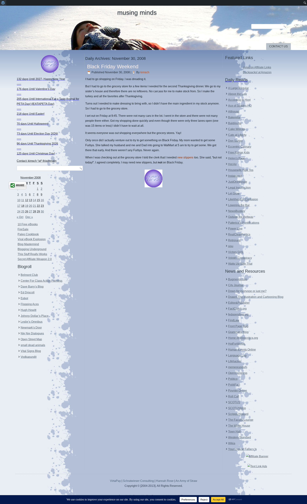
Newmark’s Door (31, 327)
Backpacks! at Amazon (257, 72)
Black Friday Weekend (112, 66)
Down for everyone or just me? (247, 291)
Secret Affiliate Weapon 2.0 (35, 259)
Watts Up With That (240, 263)
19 (26, 205)
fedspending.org (238, 314)
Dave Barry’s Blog (32, 286)
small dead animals (33, 345)
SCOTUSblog (237, 408)
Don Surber (235, 140)
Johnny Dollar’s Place (35, 315)
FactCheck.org (237, 308)
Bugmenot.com (237, 279)
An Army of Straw (186, 480)
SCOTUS (234, 402)
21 (34, 205)
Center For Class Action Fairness (41, 280)
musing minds (137, 12)
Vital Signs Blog (31, 350)
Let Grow (233, 193)
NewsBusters (236, 211)
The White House (239, 425)
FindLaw (233, 320)
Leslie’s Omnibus (31, 321)
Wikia (231, 443)
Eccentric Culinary (239, 146)
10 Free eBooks (28, 224)
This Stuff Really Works (32, 254)
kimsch (144, 72)
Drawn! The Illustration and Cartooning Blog (255, 296)
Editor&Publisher (239, 302)
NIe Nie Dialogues (32, 333)
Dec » (29, 217)
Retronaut (234, 240)
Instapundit (235, 175)
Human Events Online (242, 349)
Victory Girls (235, 252)
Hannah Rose (165, 480)
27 (30, 211)
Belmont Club (29, 274)
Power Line (235, 228)
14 (34, 200)
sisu (230, 246)
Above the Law (237, 93)
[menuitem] (3, 3)
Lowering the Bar (239, 205)
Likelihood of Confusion (243, 199)
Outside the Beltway (240, 216)
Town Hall (234, 431)
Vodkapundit (28, 356)
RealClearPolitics (239, 234)
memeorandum (237, 367)
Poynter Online (237, 390)
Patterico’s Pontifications (243, 222)
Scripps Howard (238, 413)
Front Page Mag (238, 326)
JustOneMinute (237, 181)
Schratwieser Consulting (138, 480)
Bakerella (234, 117)
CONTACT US (278, 46)
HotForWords (236, 343)
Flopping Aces (30, 304)
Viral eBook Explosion (32, 239)
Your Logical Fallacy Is (242, 449)
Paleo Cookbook (28, 234)
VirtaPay (116, 480)
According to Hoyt (239, 99)
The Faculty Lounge (240, 419)
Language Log (237, 355)
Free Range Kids (239, 152)
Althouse (233, 111)
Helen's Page (236, 158)
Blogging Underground (32, 249)
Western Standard (239, 437)
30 (42, 211)
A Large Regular (238, 88)
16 (42, 200)
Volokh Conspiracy (240, 257)
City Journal (235, 285)
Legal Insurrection (239, 187)
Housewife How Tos (240, 170)
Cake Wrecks (236, 129)
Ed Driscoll (27, 292)
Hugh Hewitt (28, 310)
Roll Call (233, 396)
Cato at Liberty (237, 134)
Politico (233, 378)
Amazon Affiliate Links (257, 67)
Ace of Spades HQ (240, 105)
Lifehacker (234, 361)
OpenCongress (237, 372)
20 (30, 205)
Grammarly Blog (238, 332)
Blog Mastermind (28, 244)
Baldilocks (234, 123)
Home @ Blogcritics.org (243, 337)
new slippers (185, 157)
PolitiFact (234, 384)
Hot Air (232, 164)
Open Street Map (31, 339)
